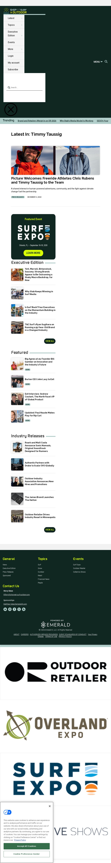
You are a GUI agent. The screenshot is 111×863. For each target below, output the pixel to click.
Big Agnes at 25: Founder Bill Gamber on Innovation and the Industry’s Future (39, 362)
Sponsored (7, 576)
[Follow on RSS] (23, 609)
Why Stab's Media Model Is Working (76, 121)
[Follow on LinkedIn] (5, 609)
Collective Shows (79, 572)
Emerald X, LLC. (51, 630)
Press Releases (18, 197)
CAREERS (24, 634)
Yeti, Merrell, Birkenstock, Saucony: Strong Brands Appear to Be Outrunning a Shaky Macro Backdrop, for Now (38, 274)
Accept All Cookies (26, 846)
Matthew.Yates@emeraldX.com (15, 604)
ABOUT (16, 634)
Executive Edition (9, 568)
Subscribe (13, 69)
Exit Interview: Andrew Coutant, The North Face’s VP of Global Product (39, 397)
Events (11, 42)
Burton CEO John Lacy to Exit (39, 379)
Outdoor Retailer (79, 568)
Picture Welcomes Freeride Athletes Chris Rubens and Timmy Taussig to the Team (52, 180)
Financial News (43, 579)
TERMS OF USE (51, 636)
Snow (40, 568)
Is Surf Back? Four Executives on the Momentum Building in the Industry (40, 310)
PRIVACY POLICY (65, 636)
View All (50, 341)
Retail (40, 576)
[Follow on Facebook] (14, 609)
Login (10, 56)
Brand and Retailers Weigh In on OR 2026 (37, 121)
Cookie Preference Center (26, 854)
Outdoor (41, 572)
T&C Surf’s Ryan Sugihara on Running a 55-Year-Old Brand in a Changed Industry (40, 327)
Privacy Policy (20, 840)
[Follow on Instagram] (10, 609)
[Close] (50, 806)
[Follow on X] (19, 609)
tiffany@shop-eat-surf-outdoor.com (16, 595)
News (28, 369)
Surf (39, 565)
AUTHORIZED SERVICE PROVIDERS (44, 634)
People (40, 583)
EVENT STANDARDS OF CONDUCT (72, 634)
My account (13, 62)
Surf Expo (77, 565)
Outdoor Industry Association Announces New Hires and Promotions (39, 481)
